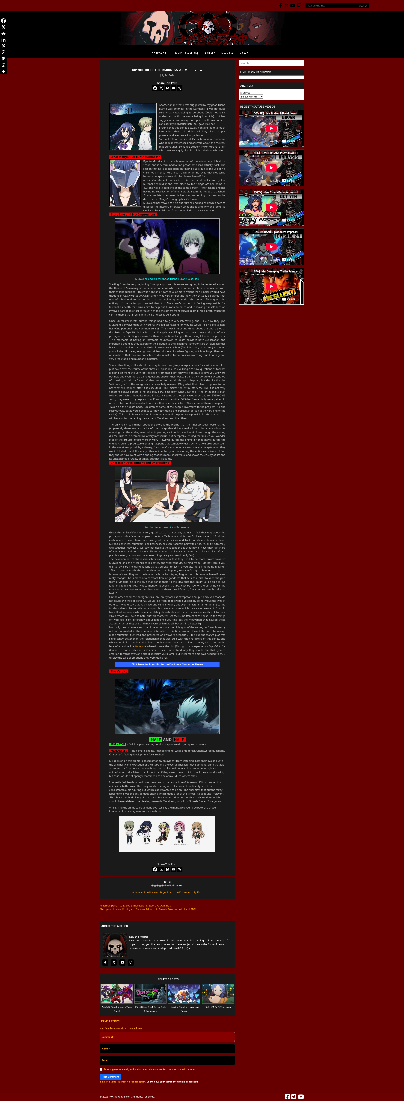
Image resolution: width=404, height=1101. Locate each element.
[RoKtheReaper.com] (202, 28)
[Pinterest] (3, 46)
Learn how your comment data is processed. (172, 1082)
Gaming (192, 53)
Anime (211, 53)
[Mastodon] (3, 52)
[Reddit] (3, 33)
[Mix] (3, 58)
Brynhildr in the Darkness (175, 892)
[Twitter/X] (286, 5)
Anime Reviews (150, 892)
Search (363, 5)
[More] (3, 71)
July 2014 (197, 892)
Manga (228, 53)
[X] (161, 88)
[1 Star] (152, 886)
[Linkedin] (3, 39)
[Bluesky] (167, 88)
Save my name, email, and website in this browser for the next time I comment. (150, 1069)
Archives (245, 92)
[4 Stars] (160, 886)
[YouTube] (293, 5)
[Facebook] (280, 5)
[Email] (173, 88)
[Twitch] (299, 5)
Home (177, 53)
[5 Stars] (162, 886)
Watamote (140, 646)
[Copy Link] (179, 88)
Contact (160, 53)
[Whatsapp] (3, 65)
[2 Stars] (155, 886)
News (245, 53)
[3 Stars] (157, 886)
